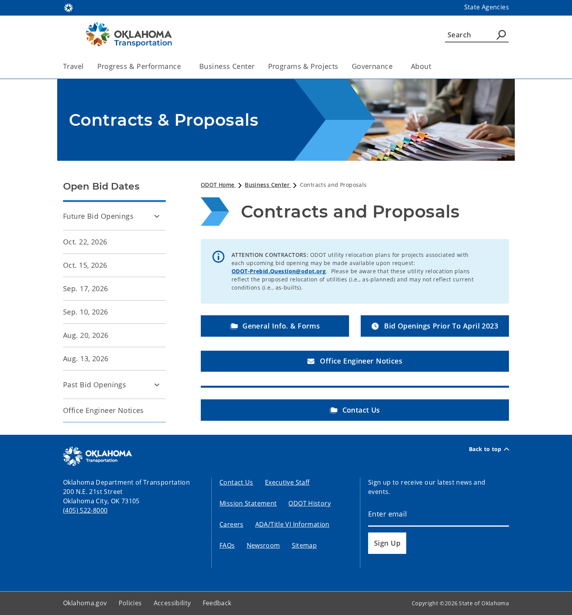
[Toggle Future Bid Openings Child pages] (157, 216)
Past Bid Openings (94, 384)
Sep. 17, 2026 (85, 288)
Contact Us (236, 482)
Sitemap (304, 545)
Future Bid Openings (98, 216)
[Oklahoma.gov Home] (68, 7)
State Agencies (486, 7)
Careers (231, 524)
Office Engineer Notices (103, 410)
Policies (130, 603)
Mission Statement (248, 503)
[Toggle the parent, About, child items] (433, 66)
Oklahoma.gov (85, 603)
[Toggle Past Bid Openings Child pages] (157, 384)
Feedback (217, 603)
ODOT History (309, 503)
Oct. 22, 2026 (85, 241)
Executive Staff (287, 482)
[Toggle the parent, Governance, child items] (395, 66)
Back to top (485, 449)
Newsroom (263, 545)
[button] (275, 326)
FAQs (227, 545)
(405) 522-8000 (85, 510)
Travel (73, 66)
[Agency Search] (501, 34)
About (421, 66)
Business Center (226, 66)
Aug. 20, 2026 (86, 335)
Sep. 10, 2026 (85, 311)
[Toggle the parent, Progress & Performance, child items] (183, 66)
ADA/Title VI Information (292, 524)
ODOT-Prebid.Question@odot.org (279, 271)
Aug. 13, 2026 (86, 358)
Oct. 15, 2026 (85, 265)
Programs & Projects (303, 66)
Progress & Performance (139, 66)
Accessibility (172, 603)
